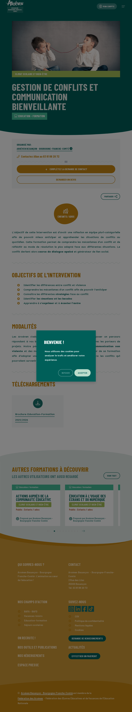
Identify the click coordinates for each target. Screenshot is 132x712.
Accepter (82, 372)
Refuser (66, 372)
